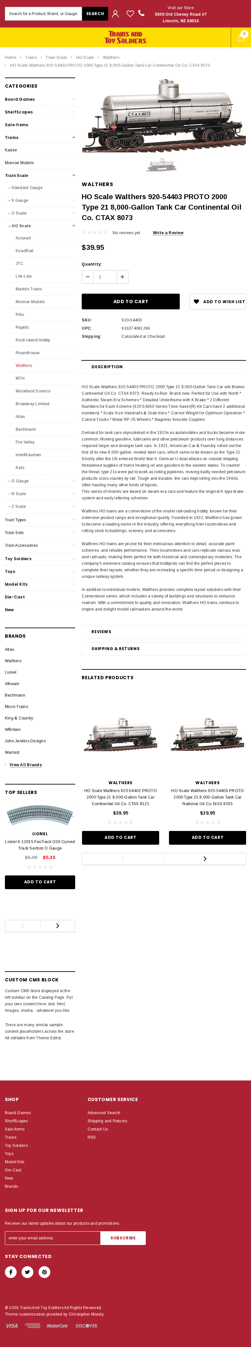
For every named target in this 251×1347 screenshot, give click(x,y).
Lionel (10, 672)
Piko (19, 314)
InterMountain (28, 455)
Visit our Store (181, 14)
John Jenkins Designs (25, 741)
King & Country (19, 718)
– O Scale (17, 213)
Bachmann (25, 429)
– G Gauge (18, 481)
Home (10, 57)
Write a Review (168, 233)
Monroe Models (19, 163)
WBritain (13, 729)
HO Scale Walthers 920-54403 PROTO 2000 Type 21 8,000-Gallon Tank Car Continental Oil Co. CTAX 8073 (110, 65)
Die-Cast (15, 597)
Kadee (11, 150)
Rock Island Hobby (32, 340)
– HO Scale (19, 226)
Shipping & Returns (116, 648)
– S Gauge (18, 200)
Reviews (101, 631)
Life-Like (23, 276)
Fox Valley (25, 442)
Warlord (12, 752)
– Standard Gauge (25, 187)
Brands (11, 1186)
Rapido (22, 327)
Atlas (20, 416)
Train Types (15, 520)
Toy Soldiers (18, 558)
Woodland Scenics (32, 391)
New (9, 610)
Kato (19, 467)
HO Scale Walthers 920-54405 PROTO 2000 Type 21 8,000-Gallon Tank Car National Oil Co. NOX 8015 (207, 797)
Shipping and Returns (107, 1121)
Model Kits (16, 584)
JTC (19, 263)
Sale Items (16, 125)
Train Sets (14, 532)
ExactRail (24, 251)
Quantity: (92, 264)
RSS (92, 1137)
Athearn (12, 684)
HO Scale (85, 57)
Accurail (23, 238)
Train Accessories (21, 545)
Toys (10, 571)
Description (107, 367)
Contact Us (98, 1129)
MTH (20, 378)
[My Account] (115, 13)
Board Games (20, 99)
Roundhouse (27, 353)
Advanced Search (104, 1113)
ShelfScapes (19, 112)
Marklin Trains (28, 289)
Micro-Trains (16, 706)
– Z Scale (17, 506)
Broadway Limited (32, 404)
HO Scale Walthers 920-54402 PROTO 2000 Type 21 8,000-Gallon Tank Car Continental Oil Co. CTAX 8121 (120, 797)
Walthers (111, 57)
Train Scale (56, 57)
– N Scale (17, 494)
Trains (31, 57)
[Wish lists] (130, 13)
